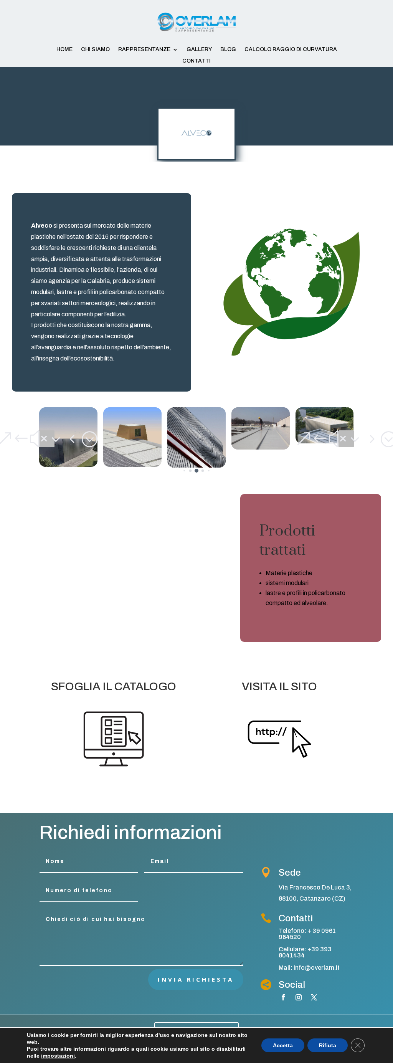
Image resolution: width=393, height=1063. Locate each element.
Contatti (196, 61)
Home (64, 49)
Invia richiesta (196, 979)
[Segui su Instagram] (298, 997)
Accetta (283, 1045)
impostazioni (58, 1056)
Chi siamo (95, 49)
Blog (228, 49)
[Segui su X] (314, 997)
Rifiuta (327, 1045)
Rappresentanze (144, 49)
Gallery (199, 49)
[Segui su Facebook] (283, 997)
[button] (46, 438)
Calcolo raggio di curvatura (290, 49)
